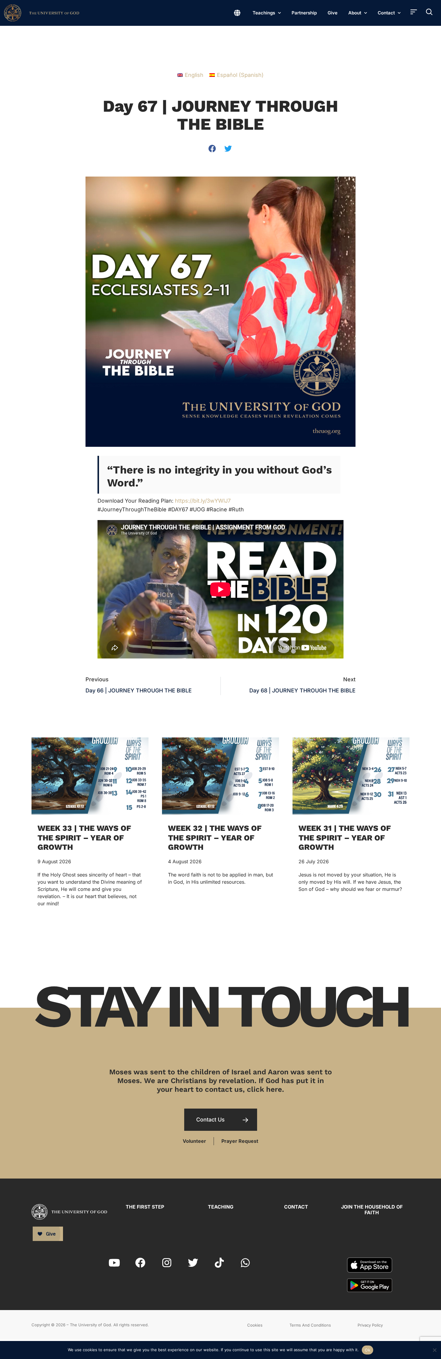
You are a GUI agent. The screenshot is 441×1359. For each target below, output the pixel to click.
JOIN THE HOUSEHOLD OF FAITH (372, 1209)
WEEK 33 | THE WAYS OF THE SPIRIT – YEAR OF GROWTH (84, 837)
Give (333, 13)
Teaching (220, 1207)
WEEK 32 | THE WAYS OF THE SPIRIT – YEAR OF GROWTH (215, 837)
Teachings (264, 13)
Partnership (304, 13)
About (354, 13)
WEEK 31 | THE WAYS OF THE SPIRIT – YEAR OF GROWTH (344, 837)
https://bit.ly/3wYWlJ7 (203, 501)
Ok (367, 1350)
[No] (434, 1349)
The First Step (145, 1207)
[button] (212, 148)
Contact (386, 13)
